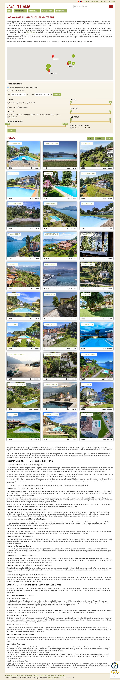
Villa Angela (87, 415)
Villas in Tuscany (20, 675)
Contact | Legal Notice (91, 1)
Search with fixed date (17, 90)
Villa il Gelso (87, 324)
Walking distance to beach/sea (82, 128)
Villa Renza (86, 384)
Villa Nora (12, 264)
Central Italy (22, 103)
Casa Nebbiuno (14, 143)
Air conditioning (25, 114)
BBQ (34, 114)
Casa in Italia (18, 6)
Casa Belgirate (51, 143)
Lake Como (12, 107)
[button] (49, 71)
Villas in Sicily (45, 675)
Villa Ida (48, 174)
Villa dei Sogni (51, 384)
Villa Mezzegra (51, 415)
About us (102, 1)
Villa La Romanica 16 (16, 384)
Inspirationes (61, 675)
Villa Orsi (86, 294)
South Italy (32, 103)
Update (11, 130)
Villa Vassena (14, 234)
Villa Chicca (50, 294)
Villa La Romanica (52, 354)
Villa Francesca (15, 204)
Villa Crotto (87, 234)
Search (57, 94)
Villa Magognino (88, 174)
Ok (111, 6)
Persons (98, 138)
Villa (10, 114)
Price (108, 138)
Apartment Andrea (16, 354)
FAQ (108, 1)
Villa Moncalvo (51, 234)
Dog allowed (56, 114)
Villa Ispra (12, 324)
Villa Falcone (30, 32)
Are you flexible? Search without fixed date (24, 87)
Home (113, 1)
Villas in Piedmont (33, 675)
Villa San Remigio (89, 354)
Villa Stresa (50, 324)
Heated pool (13, 117)
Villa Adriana (87, 204)
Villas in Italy (9, 675)
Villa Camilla (50, 264)
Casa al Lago (87, 143)
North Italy (12, 103)
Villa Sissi (12, 415)
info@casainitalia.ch (54, 678)
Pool (16, 114)
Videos (53, 675)
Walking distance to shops (80, 125)
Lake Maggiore (23, 107)
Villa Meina (13, 174)
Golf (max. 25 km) (44, 114)
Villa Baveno (13, 294)
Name (89, 138)
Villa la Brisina (88, 264)
